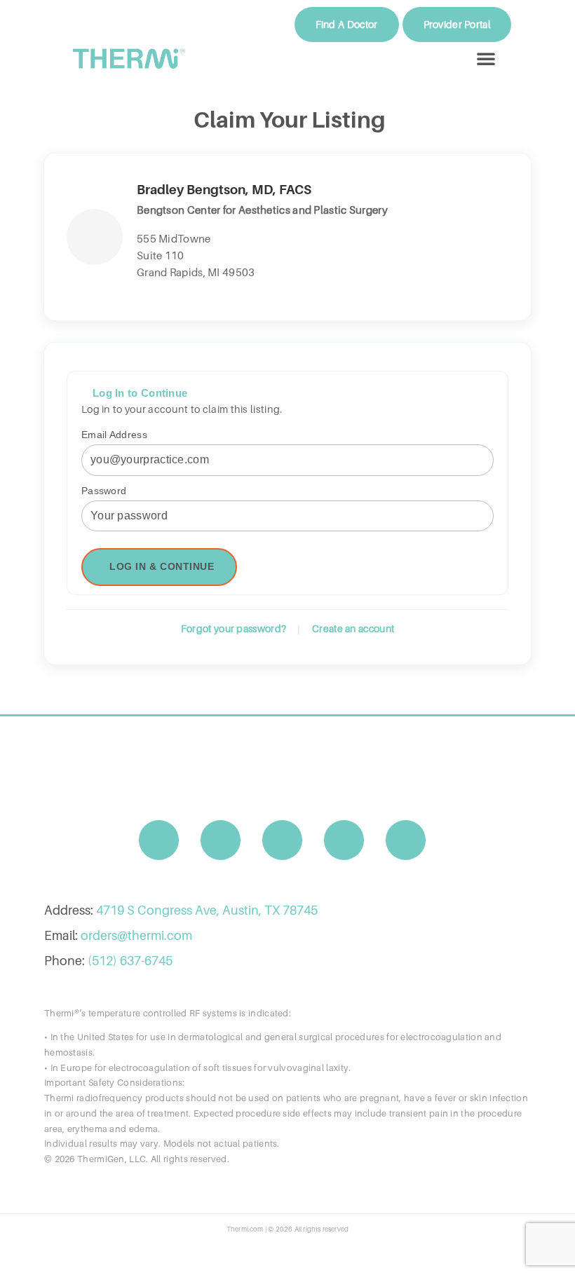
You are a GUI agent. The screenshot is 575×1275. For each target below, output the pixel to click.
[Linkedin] (406, 840)
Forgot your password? (233, 628)
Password (103, 491)
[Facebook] (159, 840)
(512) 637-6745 (130, 960)
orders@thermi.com (136, 935)
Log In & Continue (162, 566)
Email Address (114, 435)
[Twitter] (344, 840)
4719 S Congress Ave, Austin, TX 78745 (207, 910)
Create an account (353, 628)
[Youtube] (282, 840)
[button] (486, 58)
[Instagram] (221, 840)
